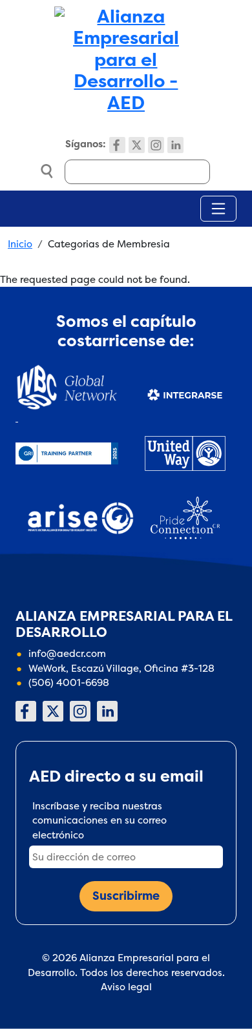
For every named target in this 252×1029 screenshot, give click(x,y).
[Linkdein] (175, 145)
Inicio (20, 244)
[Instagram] (156, 145)
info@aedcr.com (67, 653)
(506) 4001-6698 (68, 682)
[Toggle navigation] (218, 209)
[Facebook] (117, 145)
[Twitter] (137, 145)
